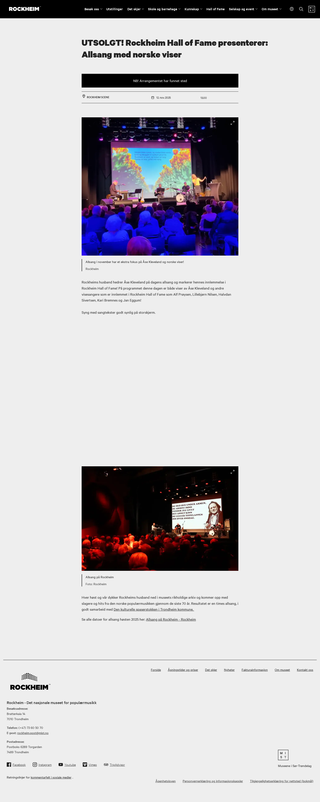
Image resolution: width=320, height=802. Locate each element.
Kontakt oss (305, 669)
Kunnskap (192, 9)
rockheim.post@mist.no (33, 733)
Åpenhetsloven (165, 781)
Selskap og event (241, 9)
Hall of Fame (215, 9)
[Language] (291, 9)
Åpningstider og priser (183, 669)
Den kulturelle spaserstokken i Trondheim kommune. (154, 609)
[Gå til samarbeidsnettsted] (294, 755)
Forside (156, 669)
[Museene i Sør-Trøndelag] (311, 11)
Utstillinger (114, 9)
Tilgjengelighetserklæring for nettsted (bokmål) (281, 781)
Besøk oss (91, 9)
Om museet (270, 9)
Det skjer (134, 9)
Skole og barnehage (162, 9)
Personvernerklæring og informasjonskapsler (213, 781)
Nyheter (229, 669)
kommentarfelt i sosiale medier (51, 777)
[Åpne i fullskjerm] (232, 123)
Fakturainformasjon (255, 669)
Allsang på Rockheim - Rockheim (171, 619)
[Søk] (301, 9)
